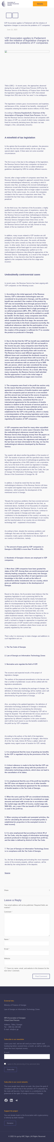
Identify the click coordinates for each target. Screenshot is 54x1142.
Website (7, 958)
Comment (8, 912)
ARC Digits (25, 1136)
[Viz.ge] (10, 4)
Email (6, 949)
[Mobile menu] (50, 4)
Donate (40, 4)
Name (7, 939)
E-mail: (7, 1052)
